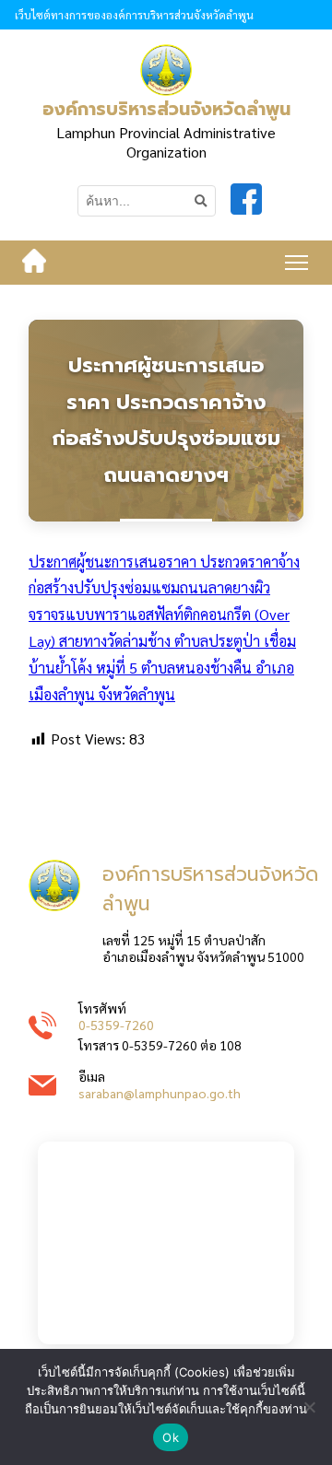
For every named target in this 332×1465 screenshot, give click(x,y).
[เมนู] (296, 262)
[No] (309, 1407)
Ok (170, 1437)
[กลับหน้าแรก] (34, 262)
